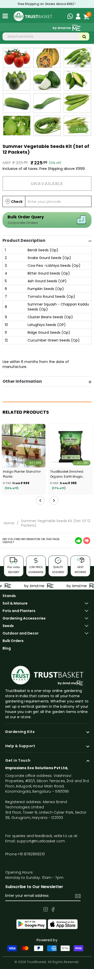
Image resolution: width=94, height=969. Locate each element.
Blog (7, 648)
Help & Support (20, 746)
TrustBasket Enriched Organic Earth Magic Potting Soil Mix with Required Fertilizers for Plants (67, 474)
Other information (22, 381)
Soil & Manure (15, 603)
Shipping (55, 168)
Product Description (24, 240)
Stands (9, 595)
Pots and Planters (19, 610)
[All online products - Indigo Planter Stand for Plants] (23, 445)
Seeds (8, 625)
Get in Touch (17, 760)
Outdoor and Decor (21, 633)
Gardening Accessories (24, 618)
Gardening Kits (20, 732)
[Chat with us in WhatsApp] (71, 16)
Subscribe (77, 896)
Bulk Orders (13, 640)
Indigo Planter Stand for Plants (22, 474)
